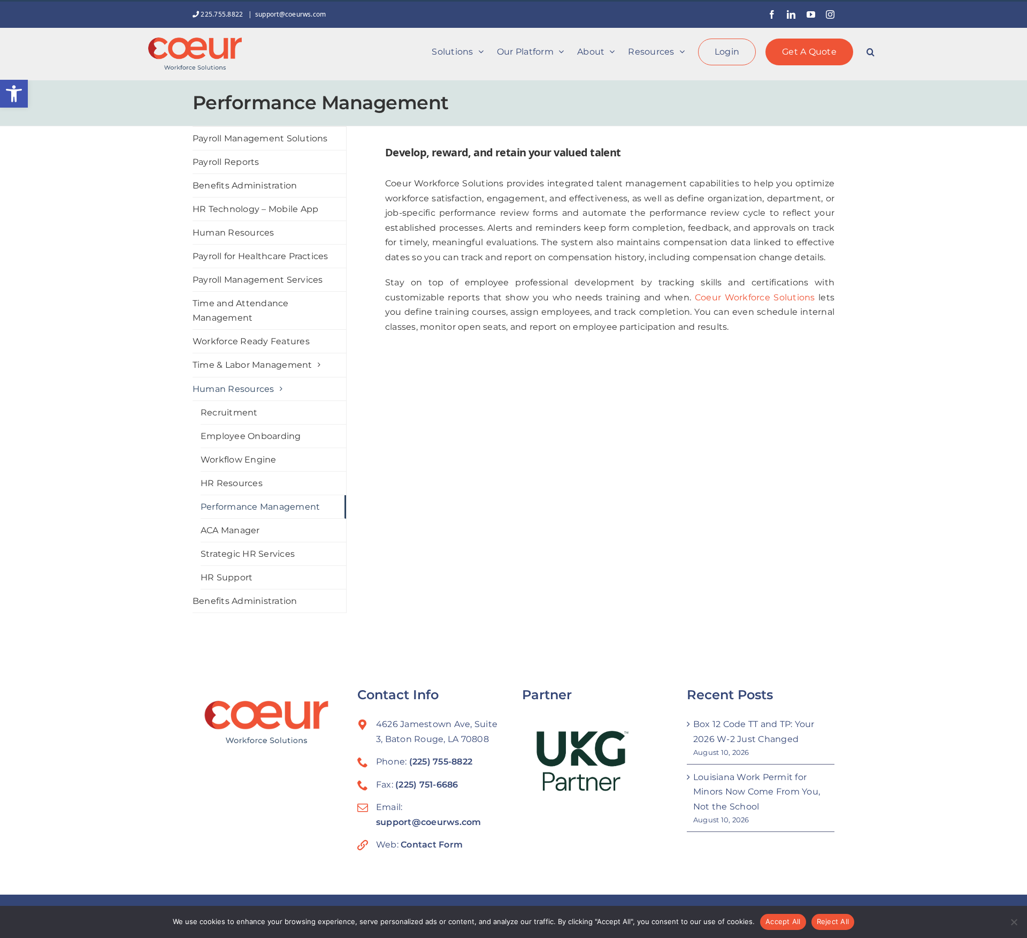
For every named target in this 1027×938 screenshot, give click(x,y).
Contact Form (432, 844)
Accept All (783, 921)
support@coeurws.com (290, 14)
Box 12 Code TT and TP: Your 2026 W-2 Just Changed (753, 731)
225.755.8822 (221, 14)
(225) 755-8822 (440, 762)
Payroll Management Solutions (260, 138)
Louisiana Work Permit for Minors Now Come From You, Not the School (756, 792)
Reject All (833, 921)
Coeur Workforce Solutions (755, 297)
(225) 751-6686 (426, 785)
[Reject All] (1013, 922)
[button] (14, 94)
